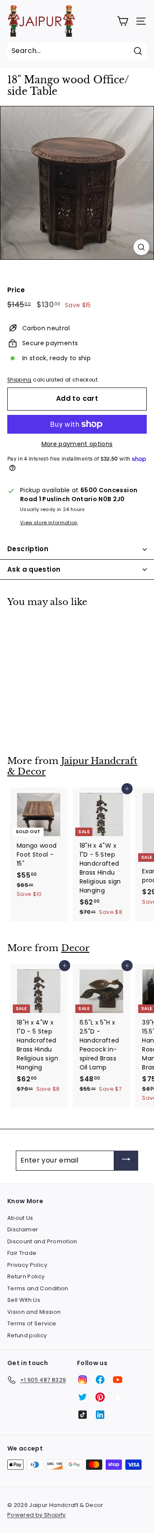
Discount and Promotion (42, 1241)
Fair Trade (22, 1253)
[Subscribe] (126, 1161)
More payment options (77, 444)
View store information (49, 522)
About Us (20, 1218)
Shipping (19, 379)
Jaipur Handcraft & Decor (72, 766)
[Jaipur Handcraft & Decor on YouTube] (117, 1379)
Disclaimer (22, 1229)
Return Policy (26, 1276)
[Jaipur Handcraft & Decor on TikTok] (82, 1414)
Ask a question (33, 569)
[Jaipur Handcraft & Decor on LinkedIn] (100, 1414)
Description (27, 548)
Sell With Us (23, 1300)
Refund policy (27, 1335)
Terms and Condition (37, 1288)
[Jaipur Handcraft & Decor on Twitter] (82, 1397)
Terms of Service (31, 1323)
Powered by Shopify (36, 1515)
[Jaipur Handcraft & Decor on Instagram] (82, 1379)
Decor (75, 948)
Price (16, 289)
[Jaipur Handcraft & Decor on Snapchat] (117, 1397)
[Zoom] (141, 247)
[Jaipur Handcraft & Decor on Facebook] (100, 1379)
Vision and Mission (34, 1312)
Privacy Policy (27, 1265)
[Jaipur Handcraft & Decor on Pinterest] (100, 1397)
